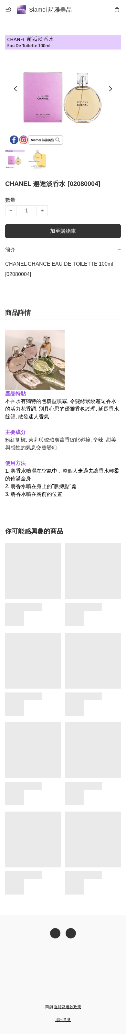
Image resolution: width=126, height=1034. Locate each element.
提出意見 (63, 1020)
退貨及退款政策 (67, 1007)
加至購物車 (63, 231)
